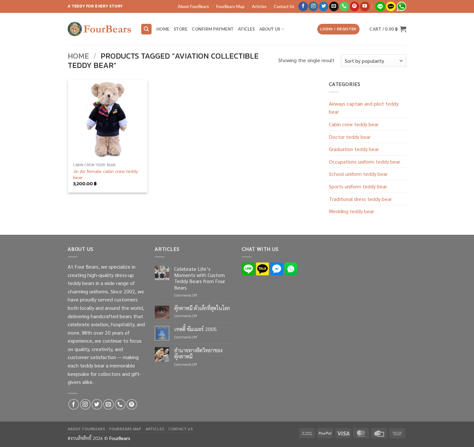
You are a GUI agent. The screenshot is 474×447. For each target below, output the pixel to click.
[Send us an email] (334, 6)
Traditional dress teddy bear (360, 198)
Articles (259, 6)
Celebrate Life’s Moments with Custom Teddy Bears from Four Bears (199, 278)
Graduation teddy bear (354, 149)
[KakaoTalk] (262, 268)
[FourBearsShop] (99, 29)
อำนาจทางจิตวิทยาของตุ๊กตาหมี (198, 353)
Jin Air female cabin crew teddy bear (105, 174)
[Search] (146, 29)
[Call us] (344, 6)
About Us (269, 29)
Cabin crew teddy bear (354, 124)
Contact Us (284, 6)
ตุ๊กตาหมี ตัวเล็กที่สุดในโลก (202, 308)
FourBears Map (230, 6)
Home (162, 29)
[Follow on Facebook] (303, 6)
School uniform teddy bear (358, 173)
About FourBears (193, 6)
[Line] (248, 268)
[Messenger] (276, 268)
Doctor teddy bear (349, 136)
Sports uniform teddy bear (358, 186)
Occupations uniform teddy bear (364, 161)
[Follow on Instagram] (313, 6)
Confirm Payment (212, 29)
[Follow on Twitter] (323, 6)
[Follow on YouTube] (365, 6)
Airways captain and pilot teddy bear (364, 107)
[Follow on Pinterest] (354, 6)
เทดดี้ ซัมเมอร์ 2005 (195, 329)
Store (180, 29)
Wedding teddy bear (351, 211)
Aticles (246, 29)
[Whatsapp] (290, 268)
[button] (338, 29)
